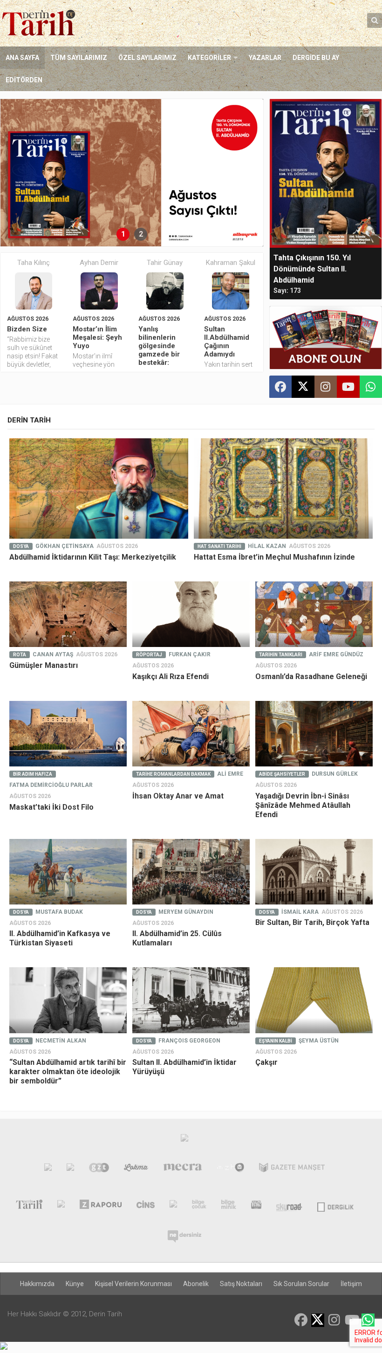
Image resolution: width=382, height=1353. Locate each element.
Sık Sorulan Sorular (301, 1283)
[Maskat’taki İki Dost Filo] (68, 734)
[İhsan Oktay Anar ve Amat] (191, 734)
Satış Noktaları (241, 1283)
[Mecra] (182, 1169)
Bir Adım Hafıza (32, 774)
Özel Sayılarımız (147, 57)
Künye (75, 1283)
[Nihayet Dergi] (61, 1206)
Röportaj (149, 654)
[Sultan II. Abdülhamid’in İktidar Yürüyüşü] (191, 1000)
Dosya (21, 546)
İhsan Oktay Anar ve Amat (178, 796)
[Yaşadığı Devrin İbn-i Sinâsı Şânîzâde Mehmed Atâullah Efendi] (314, 734)
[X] (303, 387)
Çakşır (266, 1062)
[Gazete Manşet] (292, 1169)
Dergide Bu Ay (316, 57)
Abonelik (196, 1283)
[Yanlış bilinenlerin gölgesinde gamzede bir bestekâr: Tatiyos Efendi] (165, 291)
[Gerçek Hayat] (173, 1206)
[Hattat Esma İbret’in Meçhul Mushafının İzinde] (283, 488)
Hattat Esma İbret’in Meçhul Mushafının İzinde (274, 557)
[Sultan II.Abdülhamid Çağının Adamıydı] (230, 291)
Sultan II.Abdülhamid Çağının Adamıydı (226, 341)
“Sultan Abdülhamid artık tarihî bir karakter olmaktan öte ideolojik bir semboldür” (67, 1071)
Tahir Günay (165, 262)
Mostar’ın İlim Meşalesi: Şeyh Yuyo (97, 337)
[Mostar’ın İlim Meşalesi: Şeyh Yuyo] (99, 291)
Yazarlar (265, 57)
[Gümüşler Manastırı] (68, 614)
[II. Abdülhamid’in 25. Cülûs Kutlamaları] (191, 872)
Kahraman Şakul (230, 262)
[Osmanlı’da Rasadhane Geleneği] (314, 614)
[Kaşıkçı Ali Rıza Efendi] (191, 614)
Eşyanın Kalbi (275, 1040)
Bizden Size (27, 329)
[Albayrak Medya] (184, 1140)
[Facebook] (280, 387)
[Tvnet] (70, 1169)
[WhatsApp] (371, 387)
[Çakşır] (314, 1000)
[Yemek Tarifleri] (136, 1169)
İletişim (351, 1283)
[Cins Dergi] (145, 1206)
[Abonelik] (326, 337)
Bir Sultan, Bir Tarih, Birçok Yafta (312, 922)
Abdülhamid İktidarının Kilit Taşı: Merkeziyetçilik (92, 557)
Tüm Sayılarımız (78, 57)
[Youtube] (348, 387)
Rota (19, 654)
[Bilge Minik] (228, 1206)
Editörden (24, 80)
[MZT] (231, 1169)
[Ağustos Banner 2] (131, 172)
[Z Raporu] (101, 1206)
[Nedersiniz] (184, 1232)
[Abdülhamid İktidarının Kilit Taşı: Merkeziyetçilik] (98, 488)
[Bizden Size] (33, 291)
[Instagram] (325, 387)
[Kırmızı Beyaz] (256, 1206)
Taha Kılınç (33, 262)
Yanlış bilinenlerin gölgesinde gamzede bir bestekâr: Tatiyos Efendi (161, 350)
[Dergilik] (335, 1206)
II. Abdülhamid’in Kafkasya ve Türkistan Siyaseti (59, 938)
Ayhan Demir (99, 262)
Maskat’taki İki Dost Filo (51, 807)
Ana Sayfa (22, 57)
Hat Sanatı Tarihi (219, 546)
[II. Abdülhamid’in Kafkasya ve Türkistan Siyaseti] (68, 872)
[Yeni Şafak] (48, 1169)
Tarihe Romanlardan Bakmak (173, 774)
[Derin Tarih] (28, 1206)
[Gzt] (99, 1169)
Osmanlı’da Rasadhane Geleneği (311, 676)
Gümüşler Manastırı (43, 665)
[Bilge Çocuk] (199, 1206)
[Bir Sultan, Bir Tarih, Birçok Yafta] (314, 872)
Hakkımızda (37, 1283)
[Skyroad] (289, 1206)
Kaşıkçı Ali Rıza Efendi (170, 676)
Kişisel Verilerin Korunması (133, 1283)
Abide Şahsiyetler (282, 774)
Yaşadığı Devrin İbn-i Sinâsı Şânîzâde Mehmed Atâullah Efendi (302, 805)
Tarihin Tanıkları (280, 654)
